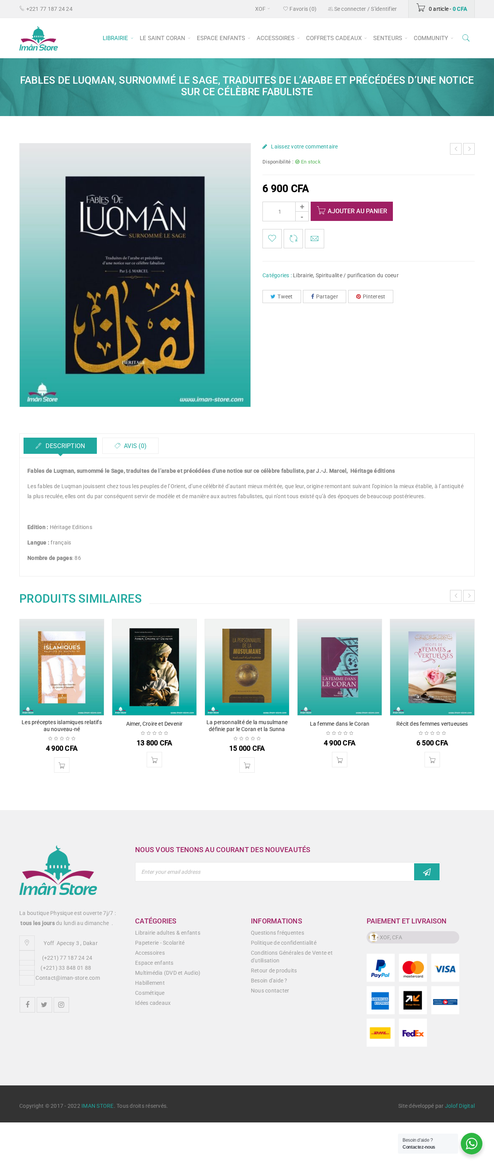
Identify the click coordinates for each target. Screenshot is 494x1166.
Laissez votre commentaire (304, 146)
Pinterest (374, 296)
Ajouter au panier (357, 211)
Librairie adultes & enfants (167, 933)
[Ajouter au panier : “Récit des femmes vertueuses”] (432, 759)
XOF (260, 9)
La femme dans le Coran (339, 724)
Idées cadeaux (153, 1003)
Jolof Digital (460, 1106)
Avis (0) (134, 446)
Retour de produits (274, 970)
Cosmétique (150, 993)
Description (64, 446)
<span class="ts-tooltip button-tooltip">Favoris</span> (272, 238)
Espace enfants (154, 963)
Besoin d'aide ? (269, 980)
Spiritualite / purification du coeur (357, 275)
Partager (327, 296)
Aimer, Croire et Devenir (154, 724)
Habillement (150, 983)
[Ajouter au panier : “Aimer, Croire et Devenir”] (154, 759)
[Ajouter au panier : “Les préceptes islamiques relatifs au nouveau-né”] (61, 765)
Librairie (303, 275)
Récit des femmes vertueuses (432, 724)
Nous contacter (270, 990)
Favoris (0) (302, 9)
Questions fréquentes (277, 933)
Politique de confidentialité (283, 943)
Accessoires (150, 953)
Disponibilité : (277, 162)
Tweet (285, 296)
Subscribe (427, 871)
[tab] (60, 446)
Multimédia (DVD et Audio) (167, 973)
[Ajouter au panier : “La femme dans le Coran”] (339, 759)
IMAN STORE (97, 1106)
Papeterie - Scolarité (159, 943)
